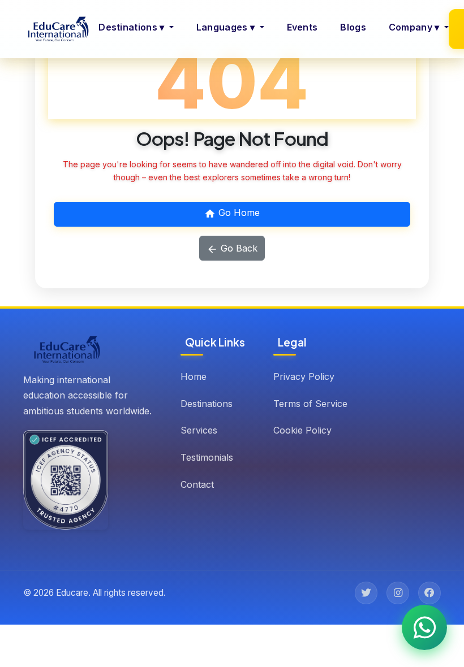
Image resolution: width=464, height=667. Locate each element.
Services (199, 430)
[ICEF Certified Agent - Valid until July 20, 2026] (65, 480)
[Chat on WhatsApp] (424, 627)
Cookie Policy (302, 430)
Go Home (238, 212)
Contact (197, 484)
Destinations (131, 27)
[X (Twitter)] (366, 593)
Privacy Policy (303, 376)
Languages (225, 27)
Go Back (237, 248)
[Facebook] (429, 593)
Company (414, 27)
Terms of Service (310, 403)
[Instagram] (397, 593)
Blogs (353, 27)
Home (194, 376)
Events (302, 27)
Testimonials (207, 457)
